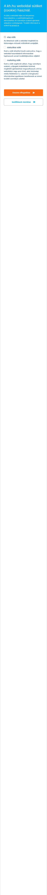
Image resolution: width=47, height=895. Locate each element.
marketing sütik (13, 60)
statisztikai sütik (14, 47)
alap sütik (11, 37)
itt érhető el (14, 25)
